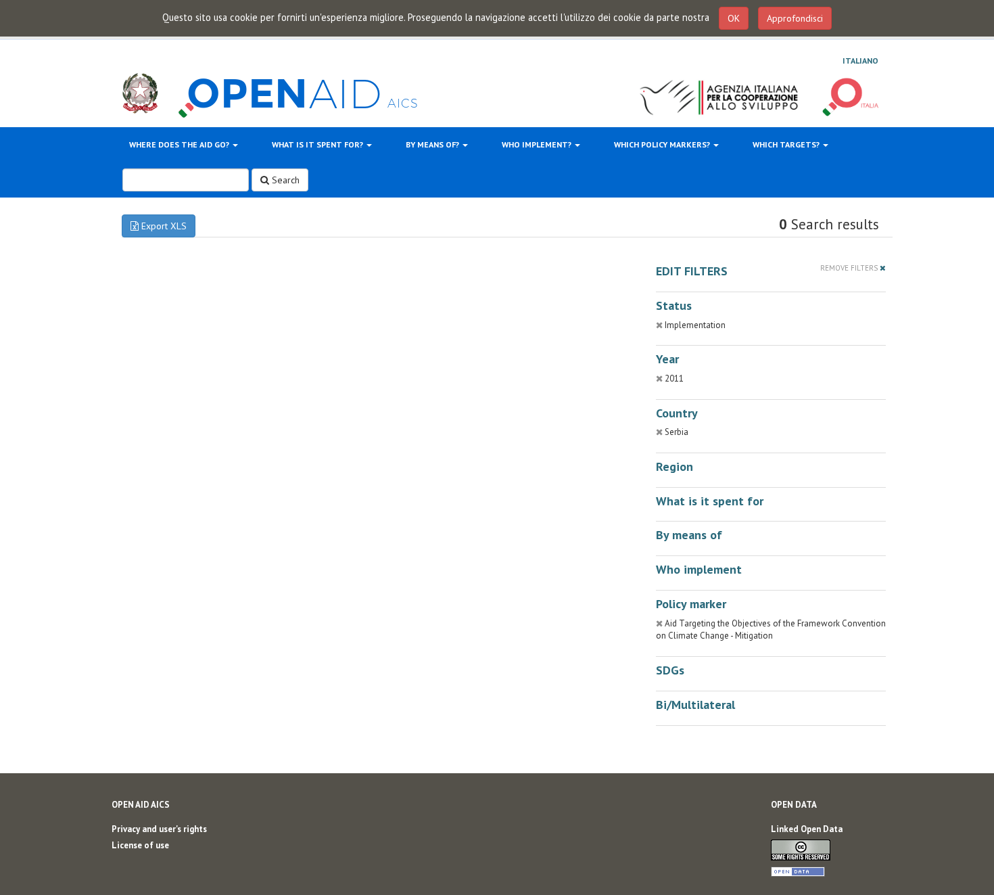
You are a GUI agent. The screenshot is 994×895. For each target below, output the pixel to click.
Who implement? (537, 144)
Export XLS (163, 226)
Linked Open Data (807, 829)
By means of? (433, 144)
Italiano (860, 60)
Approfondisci (795, 18)
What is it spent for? (318, 144)
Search (284, 180)
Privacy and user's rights (159, 829)
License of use (140, 845)
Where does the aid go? (180, 144)
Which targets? (787, 144)
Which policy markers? (663, 144)
